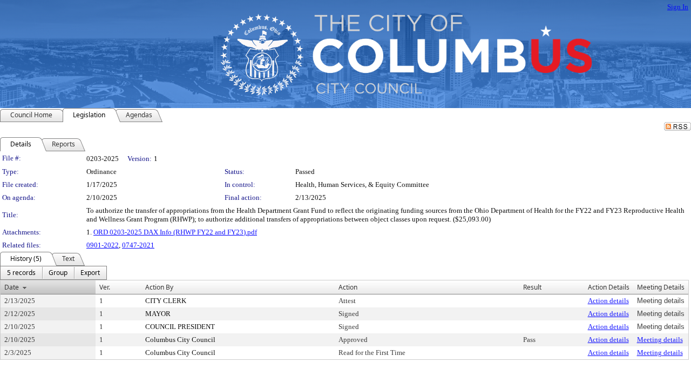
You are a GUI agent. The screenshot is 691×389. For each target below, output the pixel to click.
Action (347, 287)
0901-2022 (102, 245)
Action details (608, 301)
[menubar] (53, 273)
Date (11, 287)
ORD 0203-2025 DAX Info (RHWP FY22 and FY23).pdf (175, 232)
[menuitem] (21, 272)
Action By (159, 287)
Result (532, 287)
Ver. (104, 287)
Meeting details (660, 340)
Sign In (677, 7)
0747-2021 (138, 245)
